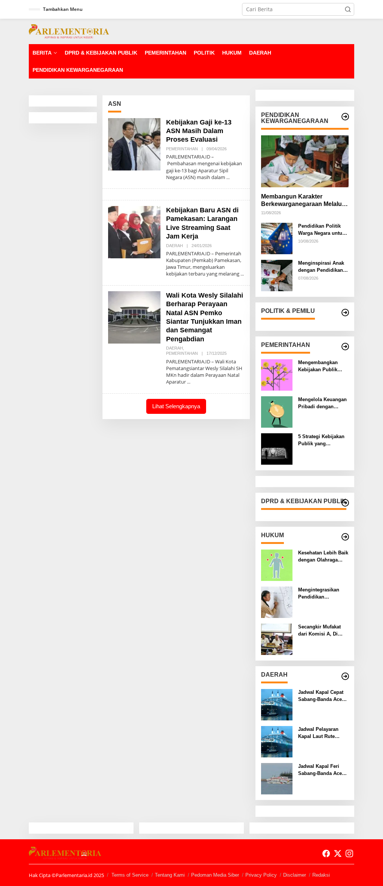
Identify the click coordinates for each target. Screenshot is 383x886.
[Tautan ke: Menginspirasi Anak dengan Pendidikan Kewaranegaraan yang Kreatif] (276, 275)
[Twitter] (338, 853)
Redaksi (321, 875)
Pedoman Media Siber (215, 875)
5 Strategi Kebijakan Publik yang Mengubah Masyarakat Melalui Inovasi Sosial (321, 440)
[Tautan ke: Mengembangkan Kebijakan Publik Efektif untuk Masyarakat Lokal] (276, 374)
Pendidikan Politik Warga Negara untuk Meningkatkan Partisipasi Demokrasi (321, 229)
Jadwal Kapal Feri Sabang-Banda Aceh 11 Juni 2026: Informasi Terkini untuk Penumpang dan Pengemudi (321, 769)
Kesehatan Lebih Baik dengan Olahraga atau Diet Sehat (323, 556)
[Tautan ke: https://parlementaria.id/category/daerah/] (345, 676)
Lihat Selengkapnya (176, 406)
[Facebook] (326, 853)
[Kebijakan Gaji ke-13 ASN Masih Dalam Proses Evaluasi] (228, 177)
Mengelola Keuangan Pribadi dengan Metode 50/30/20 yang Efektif (323, 403)
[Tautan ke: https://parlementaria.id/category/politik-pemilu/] (345, 312)
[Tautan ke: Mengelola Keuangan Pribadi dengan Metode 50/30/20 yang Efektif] (276, 411)
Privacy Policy (261, 875)
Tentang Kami (170, 875)
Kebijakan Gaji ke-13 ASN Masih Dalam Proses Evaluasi (199, 131)
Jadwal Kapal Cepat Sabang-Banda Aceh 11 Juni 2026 (321, 695)
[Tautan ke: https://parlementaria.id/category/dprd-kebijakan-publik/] (345, 502)
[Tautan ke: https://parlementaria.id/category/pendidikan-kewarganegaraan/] (345, 116)
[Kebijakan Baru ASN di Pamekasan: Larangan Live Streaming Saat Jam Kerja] (242, 274)
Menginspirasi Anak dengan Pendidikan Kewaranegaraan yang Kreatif (321, 266)
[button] (347, 9)
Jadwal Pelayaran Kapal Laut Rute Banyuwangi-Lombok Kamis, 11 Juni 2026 (322, 732)
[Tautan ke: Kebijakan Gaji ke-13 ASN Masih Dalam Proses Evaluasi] (134, 143)
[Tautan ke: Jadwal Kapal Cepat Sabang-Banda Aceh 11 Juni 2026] (276, 704)
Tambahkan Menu (63, 9)
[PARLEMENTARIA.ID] (69, 30)
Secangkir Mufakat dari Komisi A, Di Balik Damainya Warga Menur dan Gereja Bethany (319, 630)
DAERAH (174, 245)
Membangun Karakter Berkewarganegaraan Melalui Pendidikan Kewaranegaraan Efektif (302, 201)
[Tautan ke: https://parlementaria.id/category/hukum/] (345, 536)
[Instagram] (349, 853)
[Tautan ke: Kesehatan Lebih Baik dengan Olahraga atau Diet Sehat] (276, 564)
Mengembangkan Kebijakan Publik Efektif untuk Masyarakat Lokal (318, 366)
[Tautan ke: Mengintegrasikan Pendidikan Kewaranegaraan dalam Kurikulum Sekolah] (276, 601)
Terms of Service (129, 875)
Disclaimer (294, 875)
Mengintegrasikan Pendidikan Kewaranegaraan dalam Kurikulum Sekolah (318, 593)
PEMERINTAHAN (182, 149)
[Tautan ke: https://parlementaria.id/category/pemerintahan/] (345, 346)
